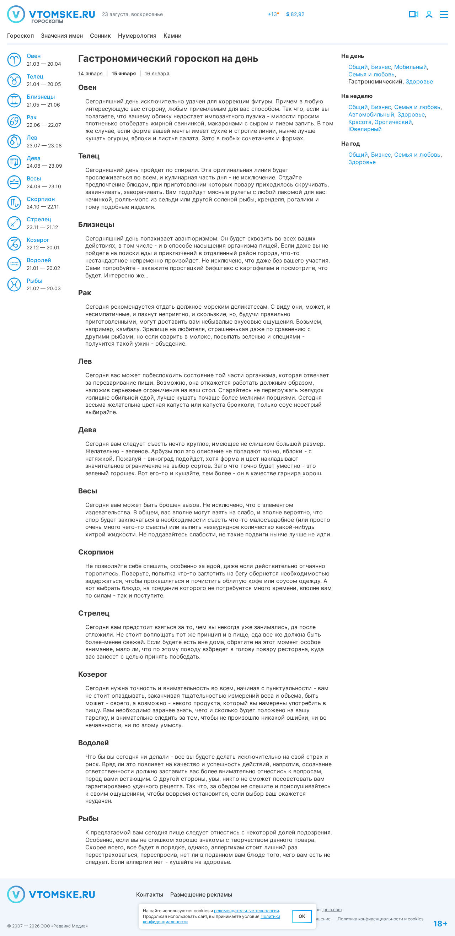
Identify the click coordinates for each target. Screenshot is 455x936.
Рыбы (34, 280)
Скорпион (41, 198)
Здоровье (419, 81)
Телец (35, 76)
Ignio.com (332, 909)
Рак (32, 117)
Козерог (38, 239)
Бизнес (381, 66)
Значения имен (62, 35)
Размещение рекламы (201, 894)
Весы (34, 178)
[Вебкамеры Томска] (413, 14)
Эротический (393, 121)
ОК (302, 916)
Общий (358, 66)
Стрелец (39, 219)
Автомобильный (371, 114)
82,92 (295, 14)
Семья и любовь (371, 74)
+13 (273, 14)
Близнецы (41, 96)
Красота (359, 121)
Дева (34, 158)
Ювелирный (365, 128)
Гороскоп (20, 35)
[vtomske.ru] (51, 14)
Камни (173, 35)
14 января (90, 73)
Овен (34, 55)
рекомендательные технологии (246, 910)
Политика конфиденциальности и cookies (380, 918)
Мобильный (410, 66)
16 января (157, 73)
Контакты (149, 894)
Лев (32, 137)
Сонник (100, 35)
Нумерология (137, 35)
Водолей (39, 260)
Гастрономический (375, 81)
